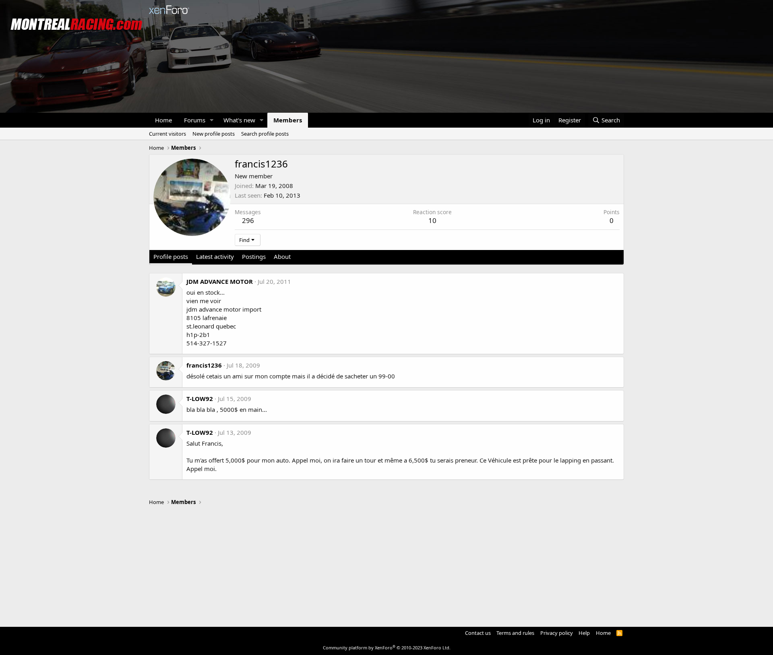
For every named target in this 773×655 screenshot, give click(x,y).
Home (163, 120)
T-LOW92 (199, 399)
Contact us (478, 632)
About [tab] (282, 256)
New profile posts (213, 133)
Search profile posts (265, 133)
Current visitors (167, 133)
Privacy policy (556, 632)
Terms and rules (515, 632)
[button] (211, 120)
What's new (239, 120)
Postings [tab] (254, 256)
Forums (194, 120)
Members (287, 120)
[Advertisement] (386, 562)
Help (584, 632)
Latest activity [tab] (215, 256)
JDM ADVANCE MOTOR (219, 281)
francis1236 (204, 365)
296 (248, 220)
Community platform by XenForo (387, 648)
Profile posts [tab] (170, 256)
